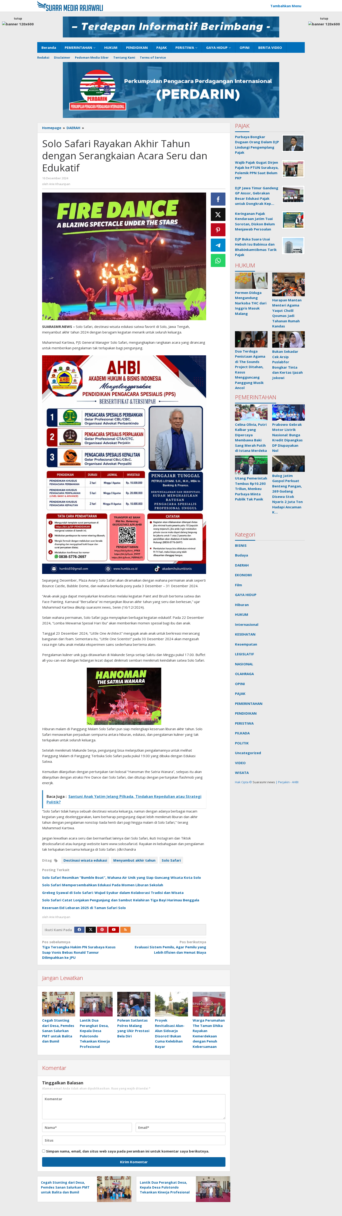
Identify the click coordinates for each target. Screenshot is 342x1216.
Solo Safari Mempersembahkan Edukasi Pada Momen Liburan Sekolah (103, 885)
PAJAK (240, 693)
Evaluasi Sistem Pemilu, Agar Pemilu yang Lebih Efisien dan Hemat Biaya (170, 947)
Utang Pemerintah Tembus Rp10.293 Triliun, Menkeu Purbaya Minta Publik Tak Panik (251, 488)
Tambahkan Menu (285, 5)
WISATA (242, 772)
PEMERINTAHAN (248, 703)
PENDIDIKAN (246, 713)
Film (238, 585)
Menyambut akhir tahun (134, 860)
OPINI (240, 683)
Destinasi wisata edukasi (85, 860)
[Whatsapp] (218, 260)
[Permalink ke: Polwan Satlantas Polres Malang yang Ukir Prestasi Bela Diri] (133, 1004)
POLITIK (242, 743)
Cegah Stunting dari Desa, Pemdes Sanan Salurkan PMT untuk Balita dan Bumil (58, 1030)
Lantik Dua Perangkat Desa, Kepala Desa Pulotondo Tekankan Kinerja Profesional (165, 1187)
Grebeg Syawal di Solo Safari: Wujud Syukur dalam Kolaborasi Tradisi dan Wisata (113, 892)
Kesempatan (246, 644)
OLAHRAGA (244, 673)
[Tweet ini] (218, 214)
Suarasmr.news (263, 782)
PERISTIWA (244, 723)
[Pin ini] (218, 229)
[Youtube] (113, 930)
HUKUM (241, 614)
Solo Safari (171, 860)
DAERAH (242, 565)
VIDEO (240, 762)
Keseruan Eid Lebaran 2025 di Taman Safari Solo (84, 907)
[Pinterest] (102, 930)
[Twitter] (91, 930)
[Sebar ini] (218, 199)
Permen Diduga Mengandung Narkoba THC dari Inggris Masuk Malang (250, 303)
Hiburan (242, 604)
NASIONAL (244, 664)
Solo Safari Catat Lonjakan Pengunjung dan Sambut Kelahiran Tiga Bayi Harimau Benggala (120, 900)
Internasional (246, 624)
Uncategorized (248, 752)
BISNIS (241, 545)
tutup (18, 18)
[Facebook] (79, 930)
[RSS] (125, 930)
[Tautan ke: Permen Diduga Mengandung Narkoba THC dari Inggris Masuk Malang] (251, 281)
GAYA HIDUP (245, 594)
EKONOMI (243, 575)
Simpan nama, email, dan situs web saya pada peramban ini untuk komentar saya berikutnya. (127, 1151)
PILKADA (242, 733)
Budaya (241, 555)
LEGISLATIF (244, 654)
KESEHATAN (245, 634)
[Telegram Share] (218, 245)
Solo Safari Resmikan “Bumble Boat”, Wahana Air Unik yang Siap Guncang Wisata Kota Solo (121, 877)
